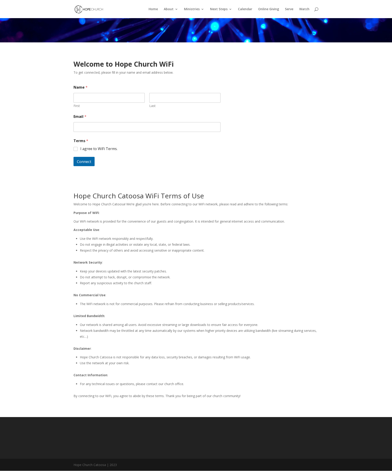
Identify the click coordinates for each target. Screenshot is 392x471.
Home (153, 9)
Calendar (245, 9)
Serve (289, 9)
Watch (304, 9)
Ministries (192, 9)
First (77, 106)
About (169, 9)
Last (152, 106)
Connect (84, 161)
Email (80, 116)
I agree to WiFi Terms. (99, 148)
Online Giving (268, 9)
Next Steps (219, 9)
